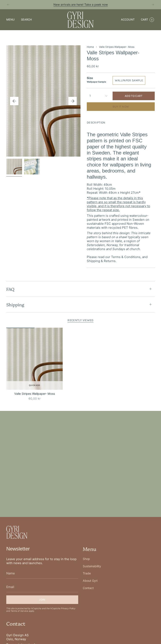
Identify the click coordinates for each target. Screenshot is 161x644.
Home (90, 46)
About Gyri (90, 580)
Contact (88, 588)
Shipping (15, 304)
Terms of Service (19, 611)
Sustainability (92, 566)
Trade (87, 573)
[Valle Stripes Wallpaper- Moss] (34, 359)
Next (72, 101)
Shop (86, 559)
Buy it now (121, 106)
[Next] (153, 4)
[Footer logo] (16, 532)
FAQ (10, 289)
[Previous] (8, 4)
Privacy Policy (68, 608)
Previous (14, 101)
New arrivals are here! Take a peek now (80, 4)
